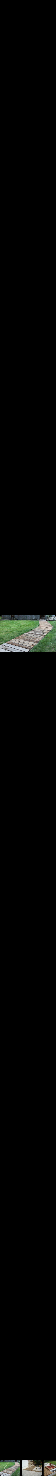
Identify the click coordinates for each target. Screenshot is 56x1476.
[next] (50, 733)
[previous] (5, 733)
